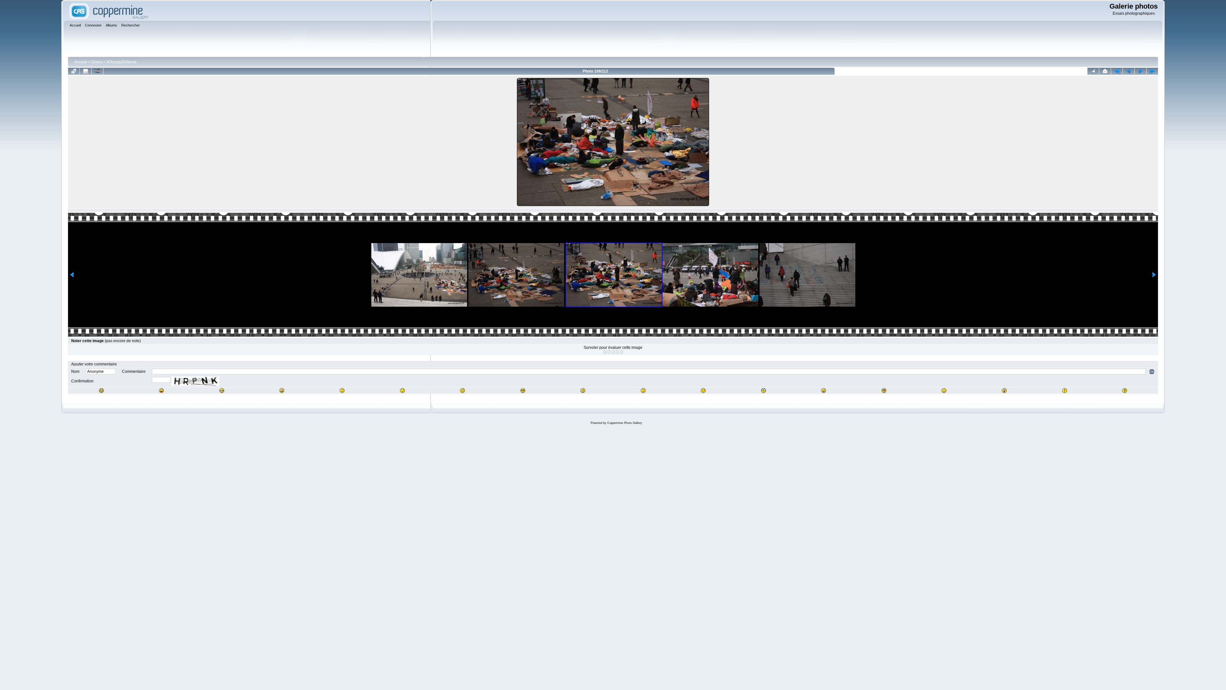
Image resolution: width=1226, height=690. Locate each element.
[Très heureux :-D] (221, 390)
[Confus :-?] (643, 390)
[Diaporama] (97, 71)
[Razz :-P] (161, 390)
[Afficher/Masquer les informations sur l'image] (85, 71)
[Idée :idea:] (1004, 390)
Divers (96, 62)
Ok (1152, 371)
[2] (609, 352)
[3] (613, 352)
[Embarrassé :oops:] (703, 390)
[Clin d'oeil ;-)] (944, 390)
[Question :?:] (1124, 390)
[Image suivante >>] (1140, 71)
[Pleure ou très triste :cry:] (462, 390)
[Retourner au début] (1117, 71)
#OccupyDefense (122, 62)
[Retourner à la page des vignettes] (73, 71)
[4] (617, 352)
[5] (621, 352)
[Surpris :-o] (582, 390)
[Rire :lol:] (101, 390)
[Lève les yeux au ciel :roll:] (884, 390)
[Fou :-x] (823, 390)
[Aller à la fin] (1152, 71)
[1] (605, 352)
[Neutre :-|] (342, 390)
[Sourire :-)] (281, 390)
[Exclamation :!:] (1064, 390)
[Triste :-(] (402, 390)
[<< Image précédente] (1128, 71)
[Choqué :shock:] (763, 390)
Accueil (80, 62)
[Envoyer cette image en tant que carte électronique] (1105, 71)
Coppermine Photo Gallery (624, 423)
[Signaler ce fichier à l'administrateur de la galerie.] (1093, 71)
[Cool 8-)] (522, 390)
